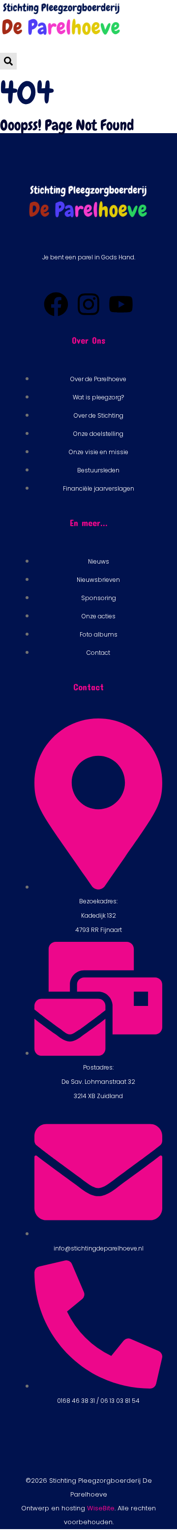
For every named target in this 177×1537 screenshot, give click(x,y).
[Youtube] (121, 304)
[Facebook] (56, 304)
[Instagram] (88, 304)
